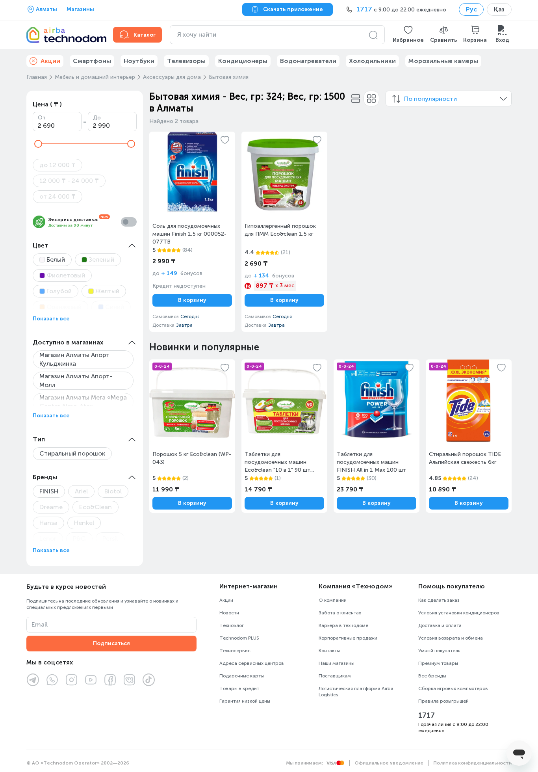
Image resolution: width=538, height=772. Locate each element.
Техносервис (234, 650)
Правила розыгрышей (443, 701)
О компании (333, 600)
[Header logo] (65, 35)
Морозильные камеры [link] (443, 61)
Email (40, 624)
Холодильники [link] (372, 61)
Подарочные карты (241, 676)
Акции (226, 600)
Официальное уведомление (388, 763)
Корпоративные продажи (348, 638)
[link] (192, 232)
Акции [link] (50, 61)
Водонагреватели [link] (308, 61)
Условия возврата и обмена (450, 638)
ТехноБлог (231, 625)
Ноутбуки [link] (139, 61)
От (42, 117)
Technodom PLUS (239, 638)
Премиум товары (438, 663)
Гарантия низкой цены (244, 701)
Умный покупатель (439, 650)
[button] (408, 34)
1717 (426, 715)
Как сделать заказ (439, 600)
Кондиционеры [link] (242, 61)
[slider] (38, 144)
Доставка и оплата (440, 625)
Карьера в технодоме (343, 625)
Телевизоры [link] (186, 61)
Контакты (329, 650)
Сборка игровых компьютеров (453, 688)
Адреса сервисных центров (251, 663)
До (97, 117)
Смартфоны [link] (92, 61)
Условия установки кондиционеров (458, 613)
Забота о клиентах (340, 613)
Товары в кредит (239, 688)
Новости (229, 613)
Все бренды (432, 676)
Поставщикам (335, 676)
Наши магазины (336, 663)
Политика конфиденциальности (472, 763)
